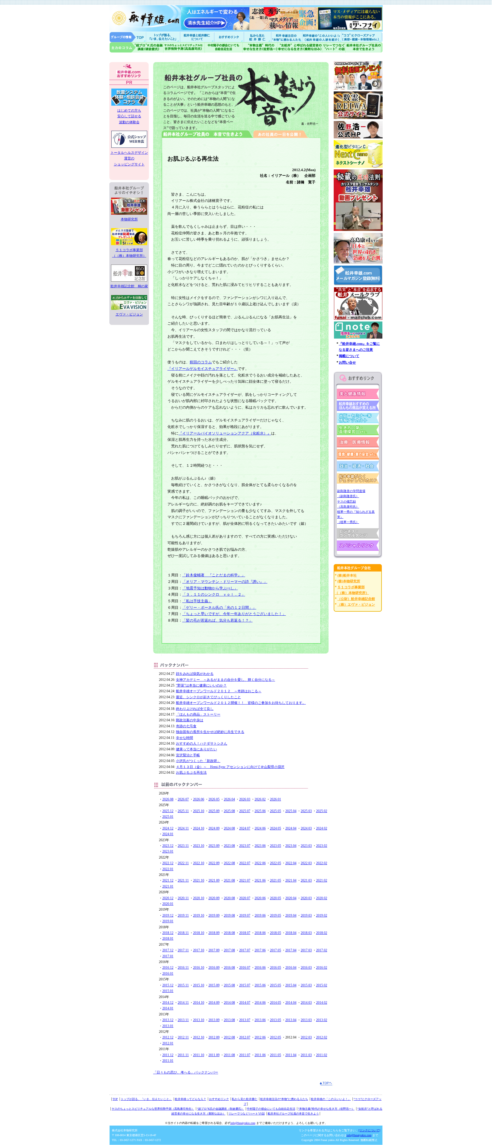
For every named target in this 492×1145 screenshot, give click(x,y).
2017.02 (321, 950)
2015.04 (290, 985)
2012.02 (321, 1037)
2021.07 (244, 880)
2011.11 (183, 1055)
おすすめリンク (229, 37)
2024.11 (183, 828)
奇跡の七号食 (186, 726)
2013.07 (244, 1020)
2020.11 (183, 898)
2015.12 (167, 985)
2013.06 (260, 1020)
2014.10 (198, 1003)
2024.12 (167, 828)
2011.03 (306, 1055)
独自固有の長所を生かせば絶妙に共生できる (210, 732)
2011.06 (260, 1055)
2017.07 (244, 950)
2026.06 (198, 799)
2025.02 (321, 811)
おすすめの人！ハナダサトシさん (201, 743)
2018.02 (321, 933)
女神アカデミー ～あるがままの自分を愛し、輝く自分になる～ (225, 680)
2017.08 (229, 950)
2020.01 (167, 904)
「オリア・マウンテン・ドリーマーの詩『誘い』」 (224, 581)
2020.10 (198, 898)
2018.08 (229, 933)
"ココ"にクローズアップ (362, 37)
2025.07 (244, 811)
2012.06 (260, 1037)
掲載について (349, 356)
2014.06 (260, 1003)
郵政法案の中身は (189, 720)
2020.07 (244, 898)
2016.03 (306, 968)
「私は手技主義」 (197, 601)
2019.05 (275, 915)
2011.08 (229, 1055)
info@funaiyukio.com (242, 1122)
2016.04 (290, 968)
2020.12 (167, 898)
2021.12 (167, 880)
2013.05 (275, 1020)
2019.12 (167, 915)
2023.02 (321, 846)
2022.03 (306, 863)
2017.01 (167, 956)
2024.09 (214, 828)
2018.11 (183, 933)
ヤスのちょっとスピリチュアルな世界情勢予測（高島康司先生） (153, 1108)
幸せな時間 (184, 738)
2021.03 (306, 880)
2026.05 (214, 799)
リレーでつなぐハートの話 (333, 47)
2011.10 (198, 1055)
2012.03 (306, 1037)
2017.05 (275, 950)
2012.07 (244, 1037)
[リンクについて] (369, 1130)
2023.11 (183, 846)
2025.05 (275, 811)
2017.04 (290, 950)
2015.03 (306, 985)
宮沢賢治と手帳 (188, 755)
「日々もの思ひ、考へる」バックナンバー (185, 1072)
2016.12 (167, 968)
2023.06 (260, 846)
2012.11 (183, 1037)
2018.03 (306, 933)
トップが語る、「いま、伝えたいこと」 (146, 1099)
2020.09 (214, 898)
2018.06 (260, 933)
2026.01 (275, 799)
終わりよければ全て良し (195, 709)
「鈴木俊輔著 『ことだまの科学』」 (213, 575)
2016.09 (214, 968)
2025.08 (229, 811)
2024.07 (244, 828)
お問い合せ (347, 362)
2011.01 (167, 1061)
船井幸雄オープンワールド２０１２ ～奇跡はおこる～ (218, 691)
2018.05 (275, 933)
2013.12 (167, 1020)
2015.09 (214, 985)
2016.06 (260, 968)
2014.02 (321, 1003)
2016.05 (275, 968)
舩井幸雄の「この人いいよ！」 (331, 1099)
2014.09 (214, 1003)
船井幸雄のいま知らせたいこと (163, 37)
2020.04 (290, 898)
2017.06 (260, 950)
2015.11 (183, 985)
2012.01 (167, 1043)
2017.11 (183, 950)
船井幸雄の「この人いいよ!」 (321, 37)
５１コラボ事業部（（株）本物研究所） (129, 253)
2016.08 (229, 968)
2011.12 (167, 1055)
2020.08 (229, 898)
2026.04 (229, 799)
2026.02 (260, 799)
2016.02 (321, 968)
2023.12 (167, 846)
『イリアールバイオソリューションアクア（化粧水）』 (225, 433)
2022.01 (167, 869)
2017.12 (167, 950)
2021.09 (214, 880)
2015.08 (229, 985)
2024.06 (260, 828)
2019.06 (260, 915)
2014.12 (167, 1003)
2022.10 (198, 863)
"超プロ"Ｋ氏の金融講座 (136, 47)
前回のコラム (201, 362)
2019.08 (229, 915)
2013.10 (198, 1020)
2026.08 (167, 799)
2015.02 (321, 985)
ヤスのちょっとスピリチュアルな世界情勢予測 (184, 47)
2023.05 (275, 846)
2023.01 (167, 851)
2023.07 (244, 846)
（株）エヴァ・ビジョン (356, 605)
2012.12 (167, 1037)
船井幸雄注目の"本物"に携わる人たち (286, 37)
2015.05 (275, 985)
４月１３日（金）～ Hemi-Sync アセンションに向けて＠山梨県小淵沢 (230, 767)
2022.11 (183, 863)
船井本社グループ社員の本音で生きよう (293, 1113)
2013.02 (321, 1020)
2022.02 (321, 863)
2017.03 (306, 950)
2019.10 (198, 915)
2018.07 (244, 933)
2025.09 (214, 811)
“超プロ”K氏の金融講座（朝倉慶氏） (220, 1108)
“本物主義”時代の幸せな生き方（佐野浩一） (326, 1108)
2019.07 (244, 915)
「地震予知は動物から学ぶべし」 (210, 588)
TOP (115, 1099)
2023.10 (198, 846)
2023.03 (306, 846)
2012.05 (275, 1037)
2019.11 (183, 915)
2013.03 (306, 1020)
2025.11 (183, 811)
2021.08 (229, 880)
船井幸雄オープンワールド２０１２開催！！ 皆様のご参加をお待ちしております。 (241, 703)
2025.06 (260, 811)
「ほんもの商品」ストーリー (198, 714)
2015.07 (244, 985)
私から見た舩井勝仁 (257, 37)
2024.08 (229, 828)
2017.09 (214, 950)
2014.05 (275, 1003)
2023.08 (229, 846)
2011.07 (244, 1055)
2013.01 (167, 1026)
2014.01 (167, 1008)
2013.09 (214, 1020)
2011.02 (321, 1055)
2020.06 (260, 898)
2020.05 (275, 898)
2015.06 (260, 985)
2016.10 (198, 968)
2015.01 (167, 991)
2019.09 (214, 915)
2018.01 (167, 939)
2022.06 (260, 863)
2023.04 (290, 846)
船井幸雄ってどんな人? (198, 37)
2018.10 (198, 933)
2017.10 (198, 950)
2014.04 (290, 1003)
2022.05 (275, 863)
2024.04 (290, 828)
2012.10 (198, 1037)
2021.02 (321, 880)
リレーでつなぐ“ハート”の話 (246, 1113)
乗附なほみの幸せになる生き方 (299, 47)
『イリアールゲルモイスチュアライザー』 (202, 368)
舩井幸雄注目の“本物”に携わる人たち (284, 1099)
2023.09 (214, 846)
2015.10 (198, 985)
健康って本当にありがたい (196, 749)
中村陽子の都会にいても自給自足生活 (224, 47)
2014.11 (183, 1003)
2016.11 (183, 968)
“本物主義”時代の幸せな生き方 (260, 47)
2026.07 (183, 799)
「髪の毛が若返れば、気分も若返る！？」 (217, 620)
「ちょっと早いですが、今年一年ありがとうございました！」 (234, 614)
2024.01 (167, 834)
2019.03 (306, 915)
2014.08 (229, 1003)
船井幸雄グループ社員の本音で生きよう (364, 47)
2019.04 (290, 915)
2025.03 (306, 811)
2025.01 (167, 817)
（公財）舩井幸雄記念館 (356, 599)
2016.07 (244, 968)
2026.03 (244, 799)
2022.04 (290, 863)
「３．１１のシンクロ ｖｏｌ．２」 (213, 594)
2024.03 (306, 828)
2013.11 (183, 1020)
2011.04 (290, 1055)
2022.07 (244, 863)
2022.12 (167, 863)
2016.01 (167, 974)
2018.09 (214, 933)
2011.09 (214, 1055)
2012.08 (229, 1037)
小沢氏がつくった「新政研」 (198, 761)
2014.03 (306, 1003)
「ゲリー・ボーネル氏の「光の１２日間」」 (219, 607)
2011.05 (275, 1055)
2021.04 (290, 880)
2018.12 (167, 933)
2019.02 (321, 915)
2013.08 (229, 1020)
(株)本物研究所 (348, 581)
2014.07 (244, 1003)
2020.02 (321, 898)
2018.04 (290, 933)
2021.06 (260, 880)
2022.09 (214, 863)
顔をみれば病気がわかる (195, 674)
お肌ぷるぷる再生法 (191, 773)
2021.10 (198, 880)
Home (127, 37)
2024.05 (275, 828)
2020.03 (306, 898)
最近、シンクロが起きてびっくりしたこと (208, 697)
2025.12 (167, 811)
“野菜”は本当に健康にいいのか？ (201, 685)
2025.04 (290, 811)
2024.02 (321, 828)
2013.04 (290, 1020)
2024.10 (198, 828)
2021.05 (275, 880)
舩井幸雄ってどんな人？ (190, 1099)
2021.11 (183, 880)
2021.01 (167, 886)
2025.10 (198, 811)
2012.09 (214, 1037)
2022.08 (229, 863)
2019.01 (167, 921)
